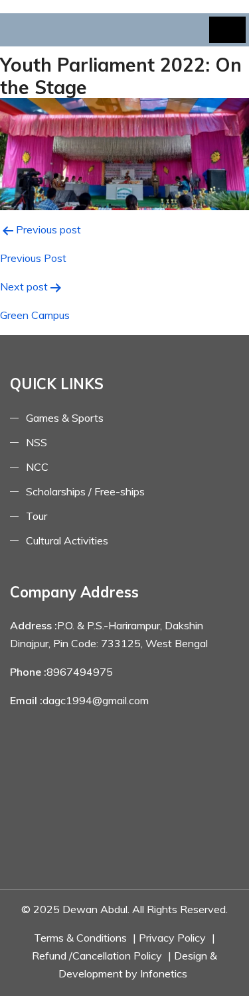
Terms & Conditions (80, 937)
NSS (36, 442)
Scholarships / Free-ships (85, 491)
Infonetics (163, 973)
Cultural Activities (67, 540)
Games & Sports (65, 417)
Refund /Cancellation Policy (97, 955)
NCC (37, 466)
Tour (36, 516)
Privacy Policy (172, 937)
